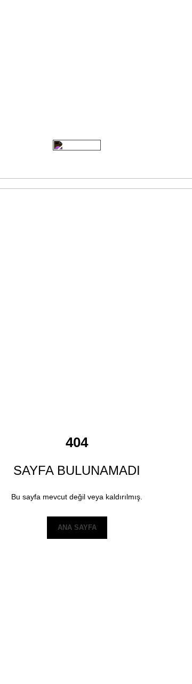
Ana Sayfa (77, 527)
